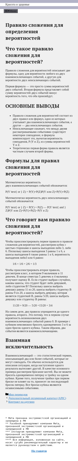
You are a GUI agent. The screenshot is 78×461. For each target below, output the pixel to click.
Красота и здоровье (17, 4)
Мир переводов (18, 394)
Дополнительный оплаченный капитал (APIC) (37, 398)
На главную (39, 451)
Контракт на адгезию (21, 401)
